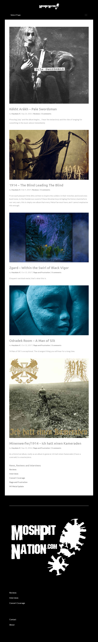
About (12, 625)
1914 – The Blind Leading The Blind (36, 185)
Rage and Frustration (41, 272)
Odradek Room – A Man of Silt (32, 341)
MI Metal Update (16, 486)
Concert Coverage (17, 478)
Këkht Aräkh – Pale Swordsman (33, 109)
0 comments (46, 114)
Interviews (13, 474)
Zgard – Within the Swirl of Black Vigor (39, 268)
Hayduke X (16, 114)
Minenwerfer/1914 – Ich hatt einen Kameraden (45, 443)
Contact (12, 619)
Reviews (36, 114)
